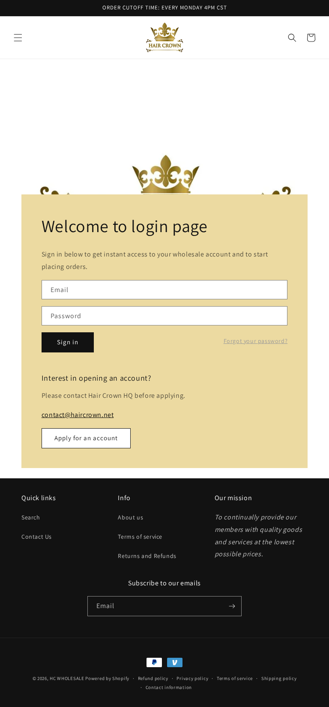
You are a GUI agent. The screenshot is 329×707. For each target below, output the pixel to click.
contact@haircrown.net (78, 414)
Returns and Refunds (147, 556)
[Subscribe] (231, 606)
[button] (18, 37)
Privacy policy (192, 678)
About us (130, 517)
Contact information (169, 687)
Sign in (67, 342)
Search (30, 517)
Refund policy (153, 678)
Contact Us (36, 536)
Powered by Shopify (107, 678)
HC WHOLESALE (67, 678)
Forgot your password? (256, 341)
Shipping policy (279, 678)
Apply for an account (86, 438)
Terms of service (140, 536)
